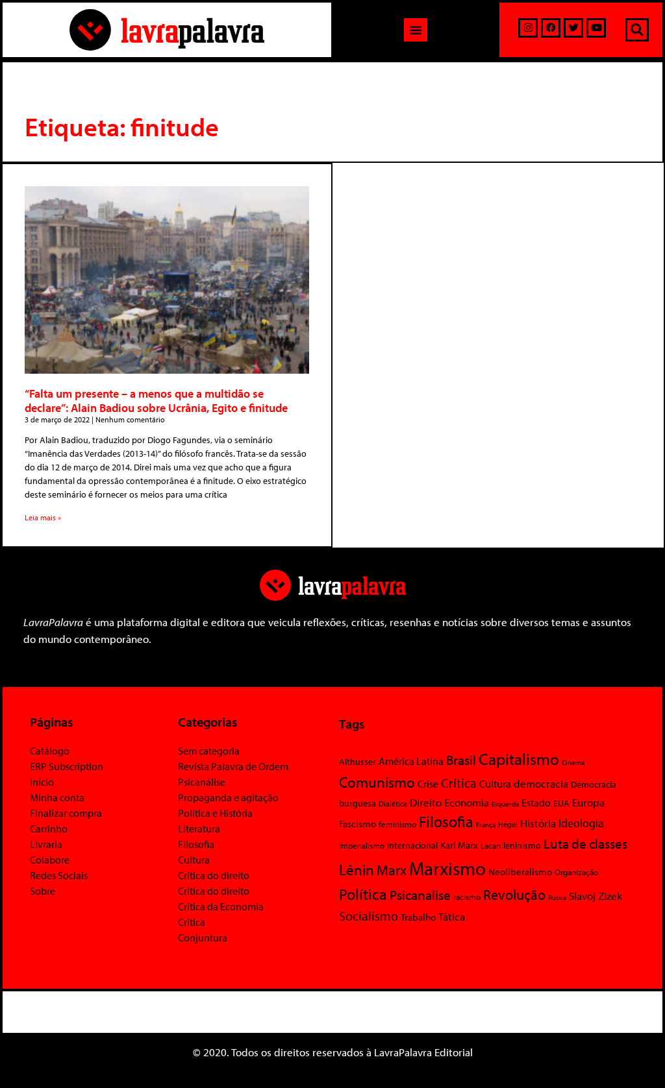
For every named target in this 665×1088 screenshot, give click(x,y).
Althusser (357, 762)
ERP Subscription (66, 766)
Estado (536, 802)
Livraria (46, 844)
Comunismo (377, 782)
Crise (428, 783)
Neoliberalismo (520, 871)
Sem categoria (209, 750)
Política (363, 894)
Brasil (461, 759)
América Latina (411, 761)
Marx (392, 869)
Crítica (191, 921)
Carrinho (49, 828)
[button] (415, 30)
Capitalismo (519, 758)
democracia (541, 783)
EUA (561, 803)
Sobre (42, 890)
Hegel (508, 824)
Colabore (49, 859)
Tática (451, 916)
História (538, 823)
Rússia (557, 897)
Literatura (199, 828)
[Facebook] (550, 28)
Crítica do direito (213, 875)
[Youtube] (596, 28)
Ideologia (581, 822)
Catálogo (49, 750)
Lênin (356, 869)
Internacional (412, 845)
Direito (426, 802)
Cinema (573, 762)
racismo (467, 896)
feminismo (397, 824)
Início (42, 781)
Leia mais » (43, 517)
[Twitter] (573, 28)
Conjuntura (202, 937)
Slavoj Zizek (595, 895)
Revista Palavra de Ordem (233, 766)
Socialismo (368, 915)
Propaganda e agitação (228, 797)
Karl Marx (459, 844)
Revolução (514, 895)
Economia (466, 802)
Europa (588, 802)
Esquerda (505, 803)
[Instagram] (528, 28)
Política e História (215, 812)
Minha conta (57, 797)
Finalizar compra (66, 812)
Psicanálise (201, 781)
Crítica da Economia (221, 906)
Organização (576, 872)
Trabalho (418, 917)
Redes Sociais (59, 875)
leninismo (522, 845)
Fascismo (357, 823)
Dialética (393, 803)
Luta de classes (585, 843)
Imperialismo (361, 845)
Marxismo (447, 868)
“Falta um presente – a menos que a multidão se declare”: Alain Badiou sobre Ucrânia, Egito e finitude (156, 400)
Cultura (194, 859)
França (486, 824)
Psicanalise (420, 894)
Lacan (491, 845)
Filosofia (196, 844)
